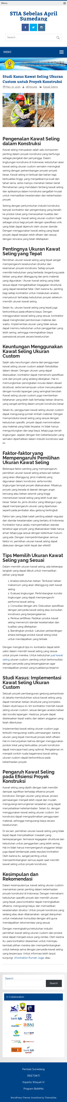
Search (9, 978)
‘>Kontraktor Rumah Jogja (28, 957)
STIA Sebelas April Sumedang (33, 16)
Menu (4, 3)
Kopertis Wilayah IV (34, 1082)
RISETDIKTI (33, 1076)
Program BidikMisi (34, 1089)
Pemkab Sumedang (33, 1069)
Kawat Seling (50, 86)
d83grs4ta (31, 86)
